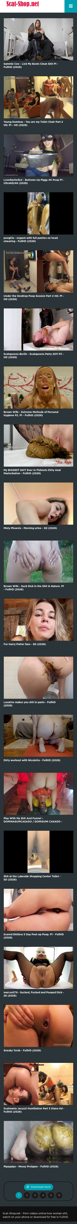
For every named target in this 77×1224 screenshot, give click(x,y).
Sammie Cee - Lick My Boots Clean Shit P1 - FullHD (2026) (31, 65)
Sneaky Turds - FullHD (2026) (22, 1051)
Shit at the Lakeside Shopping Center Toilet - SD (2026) (32, 878)
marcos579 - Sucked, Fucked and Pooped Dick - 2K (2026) (34, 994)
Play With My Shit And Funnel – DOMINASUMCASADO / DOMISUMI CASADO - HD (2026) (33, 820)
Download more (40, 1187)
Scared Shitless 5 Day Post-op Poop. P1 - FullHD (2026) (34, 936)
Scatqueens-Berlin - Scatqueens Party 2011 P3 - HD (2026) (34, 355)
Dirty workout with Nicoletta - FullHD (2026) (32, 760)
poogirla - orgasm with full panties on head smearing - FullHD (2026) (31, 239)
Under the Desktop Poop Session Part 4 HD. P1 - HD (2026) (34, 297)
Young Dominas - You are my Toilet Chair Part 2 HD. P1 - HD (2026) (33, 123)
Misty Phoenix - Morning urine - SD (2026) (30, 528)
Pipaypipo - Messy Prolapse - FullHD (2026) (31, 1167)
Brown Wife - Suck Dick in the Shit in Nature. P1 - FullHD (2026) (34, 588)
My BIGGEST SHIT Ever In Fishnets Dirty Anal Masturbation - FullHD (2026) (32, 472)
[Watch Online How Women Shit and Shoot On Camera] (22, 6)
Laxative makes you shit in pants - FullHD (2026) (30, 704)
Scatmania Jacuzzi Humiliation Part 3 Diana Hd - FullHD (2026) (34, 1110)
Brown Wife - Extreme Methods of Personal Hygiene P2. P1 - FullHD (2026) (31, 414)
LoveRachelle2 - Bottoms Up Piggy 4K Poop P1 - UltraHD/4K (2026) (34, 181)
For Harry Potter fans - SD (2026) (25, 644)
